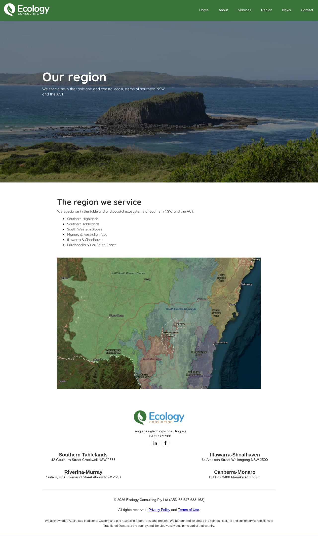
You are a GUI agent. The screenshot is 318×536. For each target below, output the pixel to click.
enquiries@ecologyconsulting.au (160, 431)
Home (204, 10)
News (286, 10)
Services (244, 10)
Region (266, 10)
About (223, 10)
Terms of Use (188, 510)
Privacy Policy (159, 510)
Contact (307, 10)
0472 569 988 (160, 436)
